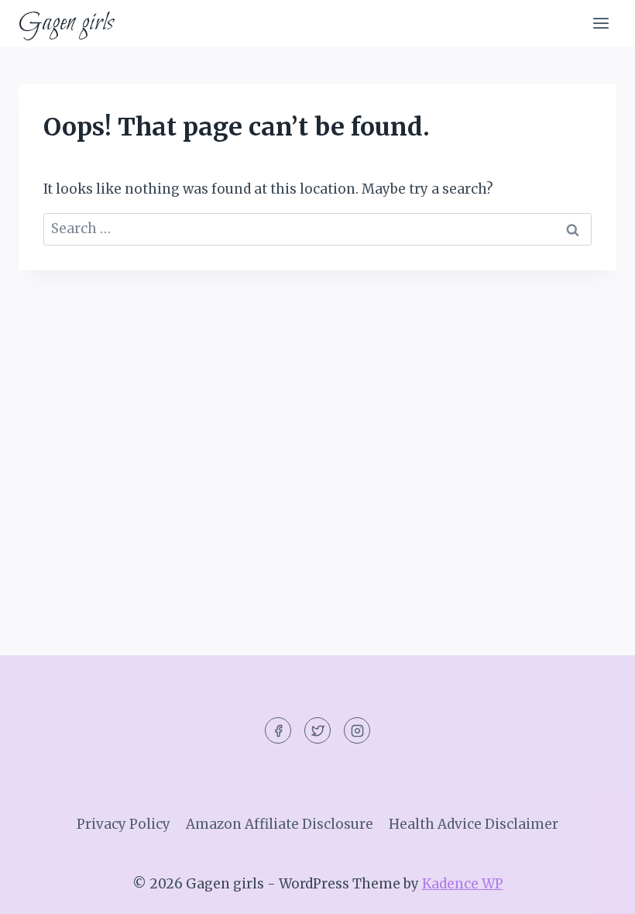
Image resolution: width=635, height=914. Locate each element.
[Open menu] (600, 22)
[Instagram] (357, 730)
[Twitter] (317, 730)
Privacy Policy (123, 824)
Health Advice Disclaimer (473, 824)
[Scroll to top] (596, 890)
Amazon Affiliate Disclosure (279, 824)
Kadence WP (462, 883)
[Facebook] (278, 730)
